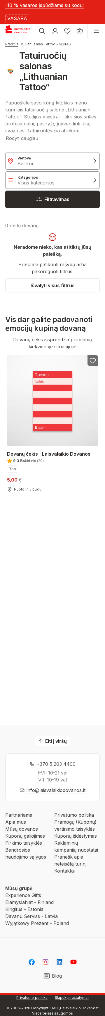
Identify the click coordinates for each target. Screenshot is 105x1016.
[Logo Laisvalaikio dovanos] (20, 31)
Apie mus (15, 822)
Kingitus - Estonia (24, 909)
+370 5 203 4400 (56, 764)
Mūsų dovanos (21, 829)
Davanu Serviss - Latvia (31, 916)
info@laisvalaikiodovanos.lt (56, 790)
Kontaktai (64, 871)
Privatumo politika (74, 815)
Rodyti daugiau (22, 138)
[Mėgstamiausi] (67, 31)
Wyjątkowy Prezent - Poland (37, 923)
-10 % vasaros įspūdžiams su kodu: (44, 5)
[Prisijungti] (55, 31)
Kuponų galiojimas (25, 836)
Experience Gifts (23, 895)
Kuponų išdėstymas (75, 836)
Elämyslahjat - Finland (29, 902)
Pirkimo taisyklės (23, 843)
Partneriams (18, 815)
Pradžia (11, 44)
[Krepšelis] (80, 31)
